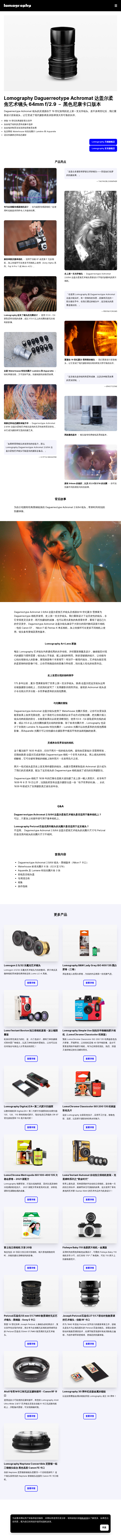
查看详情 (31, 983)
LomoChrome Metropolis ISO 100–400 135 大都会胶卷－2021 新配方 (31, 1177)
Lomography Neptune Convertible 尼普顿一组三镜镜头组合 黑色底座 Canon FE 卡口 (30, 1465)
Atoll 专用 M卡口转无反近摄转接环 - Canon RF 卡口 (30, 1393)
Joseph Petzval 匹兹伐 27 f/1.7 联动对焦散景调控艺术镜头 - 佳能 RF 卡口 (89, 1317)
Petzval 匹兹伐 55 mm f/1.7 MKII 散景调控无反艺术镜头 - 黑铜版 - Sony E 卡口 (30, 1317)
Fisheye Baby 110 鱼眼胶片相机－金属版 (85, 1247)
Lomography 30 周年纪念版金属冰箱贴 (84, 1391)
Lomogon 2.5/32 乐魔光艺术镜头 (22, 965)
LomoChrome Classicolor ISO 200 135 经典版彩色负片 (89, 1108)
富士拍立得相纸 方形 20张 (18, 1247)
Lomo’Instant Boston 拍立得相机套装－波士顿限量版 (31, 1032)
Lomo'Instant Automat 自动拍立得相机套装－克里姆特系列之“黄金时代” (89, 1177)
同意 (104, 1527)
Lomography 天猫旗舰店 (103, 142)
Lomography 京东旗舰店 (103, 148)
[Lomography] (17, 5)
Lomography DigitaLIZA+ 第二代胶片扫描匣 (28, 1106)
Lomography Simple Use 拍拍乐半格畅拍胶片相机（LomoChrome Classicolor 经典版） (89, 1032)
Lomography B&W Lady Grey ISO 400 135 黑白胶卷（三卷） (90, 967)
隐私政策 (84, 1518)
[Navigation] (116, 5)
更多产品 (60, 914)
